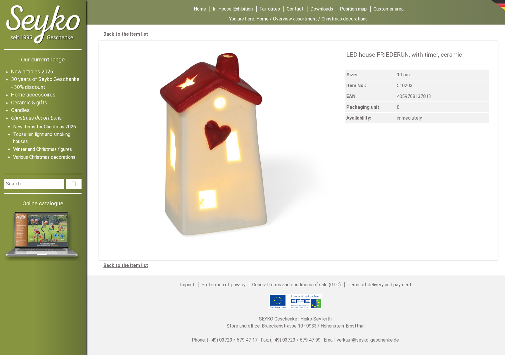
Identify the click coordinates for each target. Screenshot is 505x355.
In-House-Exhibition (233, 9)
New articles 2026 (32, 72)
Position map (353, 9)
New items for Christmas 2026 (44, 127)
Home (200, 9)
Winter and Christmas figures (42, 149)
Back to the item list (125, 34)
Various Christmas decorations (44, 157)
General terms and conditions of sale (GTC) (296, 284)
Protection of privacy (223, 284)
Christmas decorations (36, 118)
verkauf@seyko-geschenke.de (368, 340)
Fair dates (270, 9)
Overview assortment (295, 19)
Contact (295, 9)
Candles (20, 110)
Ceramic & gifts (29, 103)
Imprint (187, 284)
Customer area (388, 9)
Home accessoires (33, 95)
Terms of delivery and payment (379, 284)
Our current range (43, 59)
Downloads (321, 9)
